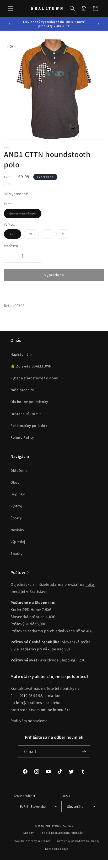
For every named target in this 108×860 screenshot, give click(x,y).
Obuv (14, 482)
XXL (15, 235)
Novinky (17, 529)
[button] (10, 8)
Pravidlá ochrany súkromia (32, 841)
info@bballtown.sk (33, 702)
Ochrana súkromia (26, 413)
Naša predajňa (22, 389)
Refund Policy (22, 437)
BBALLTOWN (53, 826)
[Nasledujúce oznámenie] (98, 24)
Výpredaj (17, 541)
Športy (16, 518)
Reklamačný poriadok (28, 425)
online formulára (56, 709)
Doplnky (17, 494)
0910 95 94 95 (31, 695)
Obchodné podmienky (29, 401)
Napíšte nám (21, 354)
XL (34, 235)
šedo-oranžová (25, 214)
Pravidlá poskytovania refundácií (62, 833)
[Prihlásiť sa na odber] (84, 751)
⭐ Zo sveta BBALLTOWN (31, 366)
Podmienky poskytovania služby (78, 841)
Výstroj (16, 506)
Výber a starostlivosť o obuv (34, 378)
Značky (16, 553)
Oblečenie (18, 470)
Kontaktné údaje (56, 849)
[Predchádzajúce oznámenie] (9, 24)
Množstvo (11, 246)
